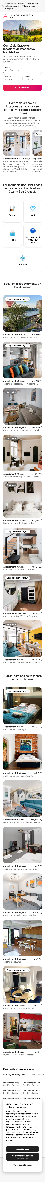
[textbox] (12, 79)
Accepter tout (22, 1149)
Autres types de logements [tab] (15, 1074)
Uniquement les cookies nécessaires (22, 1157)
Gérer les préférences (22, 1165)
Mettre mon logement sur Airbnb (21, 16)
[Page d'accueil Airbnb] (5, 16)
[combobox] (22, 70)
